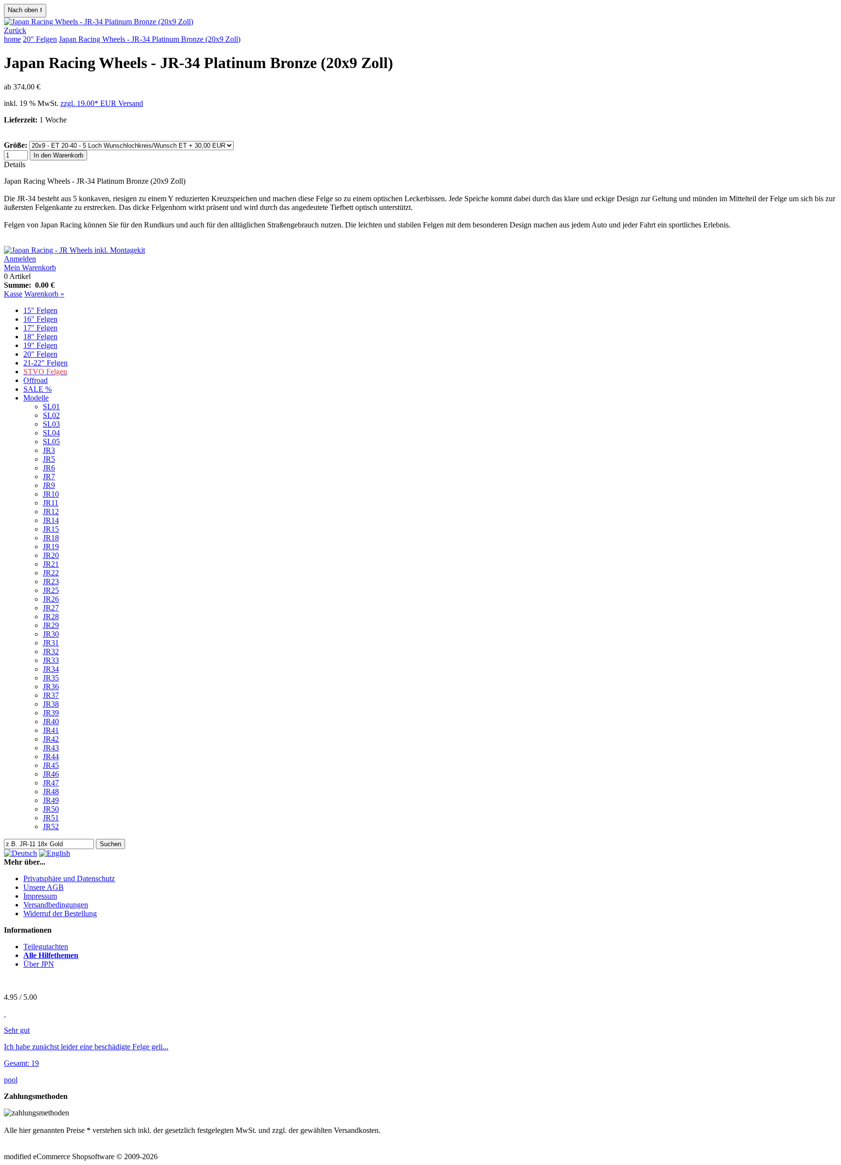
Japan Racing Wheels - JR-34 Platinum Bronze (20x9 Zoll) (149, 39)
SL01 (51, 406)
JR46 (51, 774)
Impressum (40, 896)
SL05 (51, 441)
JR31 (51, 643)
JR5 (49, 459)
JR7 (49, 476)
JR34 (51, 669)
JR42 (51, 739)
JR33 (51, 660)
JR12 (51, 511)
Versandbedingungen (55, 905)
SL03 (51, 424)
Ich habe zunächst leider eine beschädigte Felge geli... (86, 1047)
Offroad (35, 380)
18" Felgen (40, 336)
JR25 (51, 590)
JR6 (49, 468)
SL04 (51, 433)
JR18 (51, 538)
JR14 (51, 520)
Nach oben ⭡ (25, 10)
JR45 (51, 765)
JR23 (51, 581)
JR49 (51, 800)
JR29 (51, 625)
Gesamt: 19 (21, 1063)
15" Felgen (40, 310)
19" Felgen (40, 345)
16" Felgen (40, 319)
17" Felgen (40, 328)
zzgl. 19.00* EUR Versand (101, 103)
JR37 (51, 695)
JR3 (49, 450)
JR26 (51, 599)
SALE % (37, 389)
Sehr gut (17, 1030)
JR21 (51, 564)
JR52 (51, 826)
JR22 (51, 573)
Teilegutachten (45, 946)
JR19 (51, 546)
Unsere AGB (43, 887)
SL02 (51, 415)
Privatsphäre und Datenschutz (69, 878)
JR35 (51, 678)
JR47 (51, 783)
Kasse (13, 294)
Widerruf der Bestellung (60, 913)
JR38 (51, 704)
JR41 (51, 730)
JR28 (51, 616)
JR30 (51, 634)
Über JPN (38, 964)
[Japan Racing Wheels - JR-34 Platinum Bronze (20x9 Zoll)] (98, 21)
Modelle (36, 398)
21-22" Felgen (45, 363)
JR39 (51, 713)
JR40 (51, 721)
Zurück (15, 30)
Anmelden (20, 259)
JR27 (51, 608)
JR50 (51, 809)
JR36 (51, 686)
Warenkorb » (44, 294)
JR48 (51, 791)
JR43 (51, 748)
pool (11, 1080)
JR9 (49, 485)
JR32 (51, 651)
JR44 (51, 756)
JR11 (50, 503)
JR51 (51, 818)
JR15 (51, 529)
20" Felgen (40, 39)
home (12, 39)
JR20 (51, 555)
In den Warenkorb (58, 155)
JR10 (51, 494)
